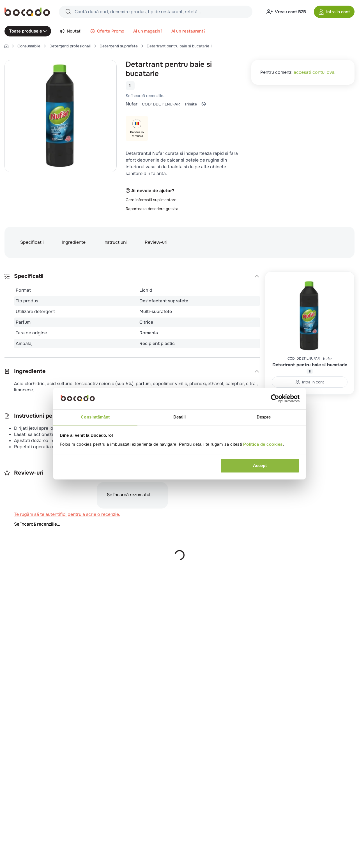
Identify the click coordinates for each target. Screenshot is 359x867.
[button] (334, 12)
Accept (260, 465)
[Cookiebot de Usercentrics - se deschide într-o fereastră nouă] (275, 398)
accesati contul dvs (314, 72)
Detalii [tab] (179, 417)
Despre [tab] (264, 417)
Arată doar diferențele (32, 583)
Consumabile (28, 46)
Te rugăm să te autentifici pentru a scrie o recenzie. (172, 101)
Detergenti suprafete (119, 46)
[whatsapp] (203, 110)
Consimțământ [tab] (95, 417)
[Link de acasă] (6, 46)
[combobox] (155, 12)
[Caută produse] (68, 12)
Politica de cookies (263, 444)
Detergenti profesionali (70, 46)
